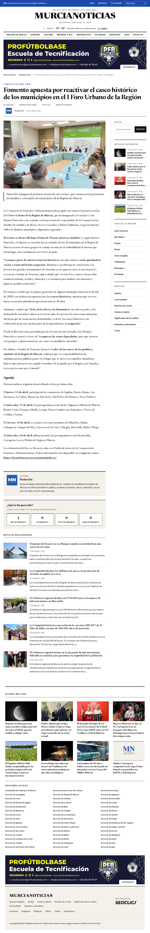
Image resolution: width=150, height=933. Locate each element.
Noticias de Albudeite (110, 835)
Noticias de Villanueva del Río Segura (117, 823)
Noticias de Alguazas (110, 794)
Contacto (76, 923)
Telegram (37, 911)
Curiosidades (120, 299)
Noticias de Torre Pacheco (16, 827)
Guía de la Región (16, 901)
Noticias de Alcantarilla (15, 807)
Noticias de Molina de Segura (18, 802)
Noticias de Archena (61, 798)
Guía (92, 3)
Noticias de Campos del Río (113, 827)
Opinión (35, 34)
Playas (117, 243)
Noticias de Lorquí (109, 802)
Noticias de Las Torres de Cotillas (67, 790)
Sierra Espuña (121, 255)
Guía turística (121, 230)
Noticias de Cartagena (15, 794)
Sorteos (102, 3)
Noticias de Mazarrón (14, 810)
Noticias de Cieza (13, 815)
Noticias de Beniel (61, 839)
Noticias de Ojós (108, 847)
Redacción (19, 110)
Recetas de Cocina (62, 901)
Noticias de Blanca (109, 810)
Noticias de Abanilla (110, 807)
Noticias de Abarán (61, 831)
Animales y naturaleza (125, 324)
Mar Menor (119, 237)
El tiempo (119, 274)
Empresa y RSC (65, 34)
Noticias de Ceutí (60, 847)
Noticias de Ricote (109, 831)
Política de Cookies (51, 923)
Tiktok (48, 911)
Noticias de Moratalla (110, 798)
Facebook (13, 911)
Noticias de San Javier (14, 831)
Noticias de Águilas (13, 823)
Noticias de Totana (13, 835)
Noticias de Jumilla (13, 843)
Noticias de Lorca (12, 798)
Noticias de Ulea (108, 843)
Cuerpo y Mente (44, 901)
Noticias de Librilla (109, 815)
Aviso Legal (66, 923)
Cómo (117, 330)
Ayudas (117, 293)
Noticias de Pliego (109, 818)
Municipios (119, 268)
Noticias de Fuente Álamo (64, 823)
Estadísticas (69, 911)
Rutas (117, 249)
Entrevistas (84, 34)
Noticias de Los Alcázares (64, 815)
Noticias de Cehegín (62, 810)
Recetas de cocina (123, 305)
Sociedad (100, 34)
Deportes (114, 34)
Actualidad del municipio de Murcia (20, 790)
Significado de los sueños (126, 318)
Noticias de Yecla (12, 818)
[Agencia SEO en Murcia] (126, 901)
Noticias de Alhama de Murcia (66, 794)
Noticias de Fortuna (109, 790)
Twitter (57, 911)
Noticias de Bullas (61, 835)
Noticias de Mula (60, 807)
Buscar (118, 3)
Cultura (48, 34)
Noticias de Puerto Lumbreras (66, 827)
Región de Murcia (17, 34)
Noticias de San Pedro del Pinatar (20, 847)
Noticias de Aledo (108, 839)
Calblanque (119, 261)
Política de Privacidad (90, 923)
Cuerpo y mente (122, 312)
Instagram (25, 911)
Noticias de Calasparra (63, 843)
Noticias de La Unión (62, 802)
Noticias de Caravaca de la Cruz (19, 839)
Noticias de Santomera (63, 818)
